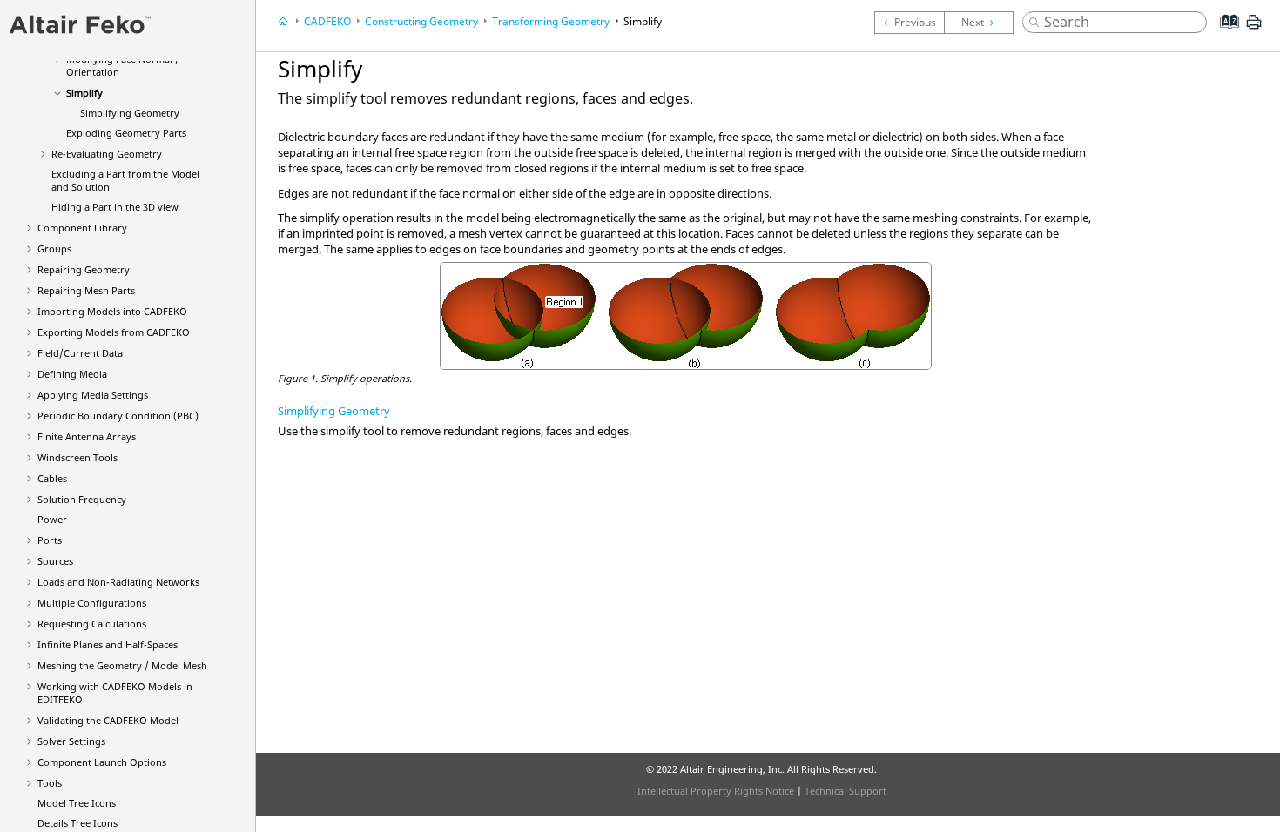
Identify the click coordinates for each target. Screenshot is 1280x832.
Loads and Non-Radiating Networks (118, 581)
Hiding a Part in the (115, 206)
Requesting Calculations (91, 623)
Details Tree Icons (77, 822)
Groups (54, 248)
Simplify (84, 92)
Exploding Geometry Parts (126, 132)
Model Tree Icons (76, 802)
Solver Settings (71, 741)
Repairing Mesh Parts (86, 290)
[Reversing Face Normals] (909, 22)
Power (52, 519)
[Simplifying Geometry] (983, 22)
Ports (49, 540)
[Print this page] (1253, 29)
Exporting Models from (113, 332)
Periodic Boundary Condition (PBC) (118, 415)
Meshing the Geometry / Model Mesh (122, 665)
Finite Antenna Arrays (86, 436)
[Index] (1224, 35)
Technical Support (845, 790)
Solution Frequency (81, 499)
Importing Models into (112, 311)
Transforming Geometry (551, 21)
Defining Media (72, 373)
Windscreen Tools (77, 457)
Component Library (82, 227)
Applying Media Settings (92, 394)
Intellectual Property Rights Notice (715, 790)
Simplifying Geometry (129, 112)
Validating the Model (108, 720)
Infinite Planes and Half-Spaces (107, 644)
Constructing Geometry (421, 21)
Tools (49, 782)
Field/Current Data (80, 352)
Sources (55, 560)
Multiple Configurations (91, 602)
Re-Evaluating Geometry (106, 153)
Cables (52, 478)
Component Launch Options (101, 761)
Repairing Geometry (83, 269)
